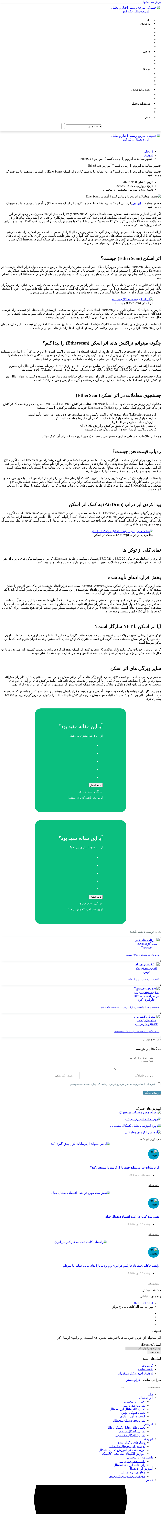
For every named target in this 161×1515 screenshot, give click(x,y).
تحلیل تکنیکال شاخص (140, 60)
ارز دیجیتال (145, 24)
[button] (152, 1039)
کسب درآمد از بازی (141, 42)
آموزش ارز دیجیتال (141, 103)
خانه (148, 20)
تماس (147, 117)
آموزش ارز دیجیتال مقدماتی (136, 77)
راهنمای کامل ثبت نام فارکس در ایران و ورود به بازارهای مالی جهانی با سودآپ (110, 1265)
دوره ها (146, 69)
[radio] (77, 744)
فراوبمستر (133, 1380)
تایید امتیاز (95, 785)
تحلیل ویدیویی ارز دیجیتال (137, 46)
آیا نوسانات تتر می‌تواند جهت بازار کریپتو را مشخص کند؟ (124, 1167)
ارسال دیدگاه (152, 1092)
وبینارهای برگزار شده (140, 73)
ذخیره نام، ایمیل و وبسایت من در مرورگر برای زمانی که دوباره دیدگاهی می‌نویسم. (113, 1084)
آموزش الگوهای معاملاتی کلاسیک (133, 84)
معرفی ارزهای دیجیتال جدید (136, 111)
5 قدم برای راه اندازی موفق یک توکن (143, 979)
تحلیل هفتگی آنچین (141, 39)
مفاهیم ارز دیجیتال (141, 108)
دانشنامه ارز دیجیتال (140, 90)
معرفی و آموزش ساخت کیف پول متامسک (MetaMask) (136, 1031)
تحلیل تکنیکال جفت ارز (139, 63)
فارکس (146, 51)
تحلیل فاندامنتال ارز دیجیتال (136, 35)
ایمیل (151, 1344)
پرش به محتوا (152, 2)
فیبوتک (149, 151)
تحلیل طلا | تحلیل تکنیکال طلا (135, 56)
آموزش (148, 155)
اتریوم (136, 203)
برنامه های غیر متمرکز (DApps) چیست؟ (142, 955)
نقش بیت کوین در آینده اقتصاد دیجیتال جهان (132, 1216)
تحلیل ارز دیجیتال (142, 32)
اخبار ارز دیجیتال (143, 28)
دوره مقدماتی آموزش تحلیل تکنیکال (131, 80)
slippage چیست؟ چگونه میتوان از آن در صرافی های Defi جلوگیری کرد (130, 1007)
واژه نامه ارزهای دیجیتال (138, 98)
